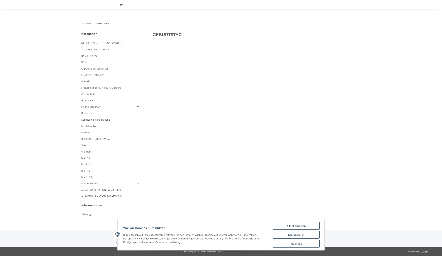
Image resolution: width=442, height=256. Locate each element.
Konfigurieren (296, 234)
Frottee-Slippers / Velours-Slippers (101, 87)
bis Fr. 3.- (86, 164)
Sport (84, 145)
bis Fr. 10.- (87, 177)
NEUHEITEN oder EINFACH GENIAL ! (101, 43)
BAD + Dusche (89, 55)
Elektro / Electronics (92, 75)
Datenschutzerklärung (167, 242)
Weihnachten (89, 183)
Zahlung (86, 214)
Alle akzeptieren (296, 225)
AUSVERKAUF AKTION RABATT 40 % (101, 196)
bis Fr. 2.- (86, 158)
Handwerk (87, 100)
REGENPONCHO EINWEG (95, 138)
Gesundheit (88, 94)
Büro (84, 62)
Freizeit (85, 81)
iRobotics (86, 113)
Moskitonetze (89, 126)
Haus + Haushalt (90, 107)
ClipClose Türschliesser (94, 68)
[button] (110, 107)
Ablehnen (296, 243)
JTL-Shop (424, 251)
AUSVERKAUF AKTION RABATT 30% (101, 189)
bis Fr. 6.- (86, 170)
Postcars (86, 132)
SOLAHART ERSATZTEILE (95, 49)
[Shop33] (121, 4)
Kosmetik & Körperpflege (95, 119)
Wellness (86, 151)
